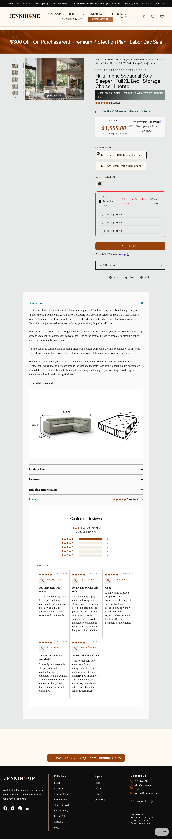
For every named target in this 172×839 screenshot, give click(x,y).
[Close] (147, 383)
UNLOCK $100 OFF (119, 426)
